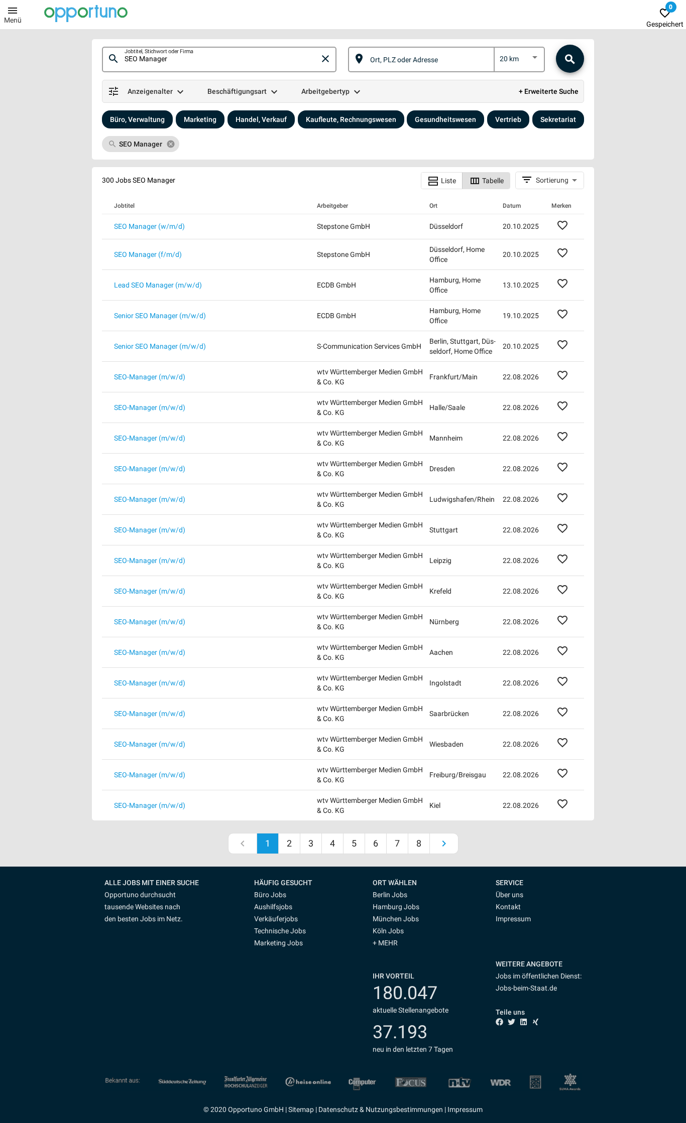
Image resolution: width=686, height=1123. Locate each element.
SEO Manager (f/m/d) (148, 254)
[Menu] (13, 10)
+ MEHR (385, 943)
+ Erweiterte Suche (549, 91)
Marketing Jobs (278, 943)
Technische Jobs (280, 931)
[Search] (570, 59)
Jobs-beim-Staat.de (526, 988)
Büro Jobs (270, 895)
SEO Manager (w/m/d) (149, 226)
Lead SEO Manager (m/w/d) (158, 285)
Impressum (513, 919)
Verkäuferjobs (276, 919)
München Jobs (396, 919)
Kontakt (508, 907)
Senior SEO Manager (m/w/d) (160, 316)
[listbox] (519, 61)
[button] (291, 883)
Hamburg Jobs (396, 907)
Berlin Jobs (390, 895)
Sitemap (301, 1109)
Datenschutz (338, 1109)
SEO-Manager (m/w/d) (149, 377)
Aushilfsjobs (273, 907)
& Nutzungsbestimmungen (400, 1109)
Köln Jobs (388, 931)
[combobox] (222, 59)
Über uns (509, 895)
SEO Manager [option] (140, 144)
